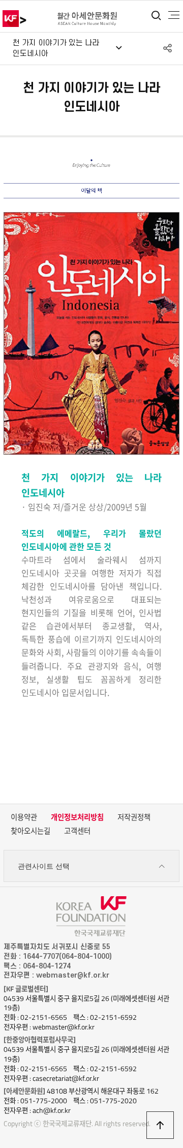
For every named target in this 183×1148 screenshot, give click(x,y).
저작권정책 (133, 817)
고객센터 (77, 831)
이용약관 (24, 817)
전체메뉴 (174, 15)
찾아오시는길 (30, 831)
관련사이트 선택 (44, 866)
